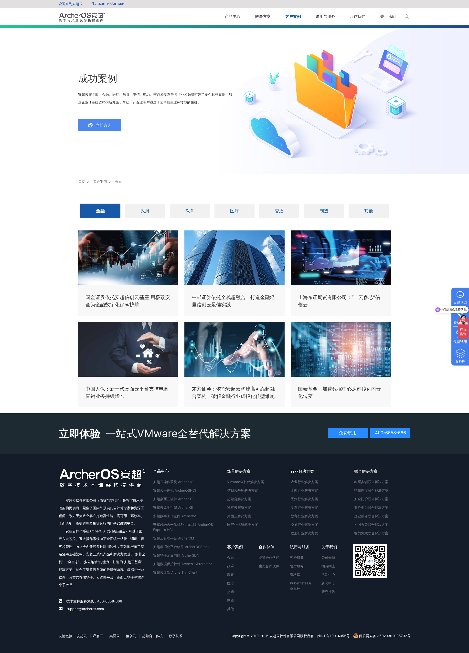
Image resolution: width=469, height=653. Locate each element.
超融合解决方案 (239, 499)
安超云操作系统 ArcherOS (173, 482)
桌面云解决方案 (239, 516)
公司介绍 (328, 557)
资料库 (295, 574)
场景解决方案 (239, 471)
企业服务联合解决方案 (371, 516)
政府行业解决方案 (304, 533)
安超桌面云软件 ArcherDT (173, 499)
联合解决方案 (366, 471)
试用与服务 (325, 16)
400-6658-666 (111, 4)
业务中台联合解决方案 (371, 507)
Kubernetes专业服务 (301, 585)
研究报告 (328, 592)
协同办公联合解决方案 (371, 524)
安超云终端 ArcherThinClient (175, 572)
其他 (368, 210)
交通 (279, 210)
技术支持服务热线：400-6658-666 (94, 601)
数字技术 (175, 636)
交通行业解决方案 (304, 524)
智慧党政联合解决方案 (371, 533)
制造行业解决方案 (304, 507)
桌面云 (114, 636)
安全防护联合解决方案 (371, 499)
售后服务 (297, 566)
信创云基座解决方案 (242, 490)
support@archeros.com (85, 609)
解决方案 (263, 16)
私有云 (98, 636)
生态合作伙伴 (269, 566)
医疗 (234, 210)
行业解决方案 (302, 471)
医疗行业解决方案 (304, 499)
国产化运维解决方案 (242, 524)
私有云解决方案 (239, 507)
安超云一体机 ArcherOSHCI (174, 490)
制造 (324, 210)
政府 (145, 210)
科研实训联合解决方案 (371, 482)
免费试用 (348, 432)
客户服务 (297, 557)
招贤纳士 (328, 566)
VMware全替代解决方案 (245, 482)
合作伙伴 (357, 16)
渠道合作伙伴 (269, 557)
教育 (189, 210)
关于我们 (388, 16)
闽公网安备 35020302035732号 (384, 636)
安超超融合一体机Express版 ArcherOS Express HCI (183, 527)
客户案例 (293, 16)
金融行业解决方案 (304, 490)
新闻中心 (328, 583)
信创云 (131, 636)
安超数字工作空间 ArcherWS (175, 516)
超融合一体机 (152, 636)
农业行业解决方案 (304, 482)
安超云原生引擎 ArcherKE (173, 507)
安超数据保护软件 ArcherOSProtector (182, 564)
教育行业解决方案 (304, 516)
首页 (81, 181)
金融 (100, 210)
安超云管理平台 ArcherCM (173, 538)
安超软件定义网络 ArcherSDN (176, 555)
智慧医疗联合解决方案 (371, 490)
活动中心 (328, 574)
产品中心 (232, 16)
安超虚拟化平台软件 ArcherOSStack (181, 547)
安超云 (82, 636)
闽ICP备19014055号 (333, 636)
